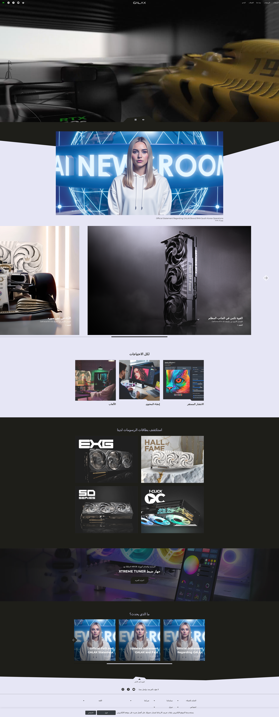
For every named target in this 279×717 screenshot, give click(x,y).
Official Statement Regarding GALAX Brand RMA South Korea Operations (189, 218)
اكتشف (240, 325)
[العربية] (3, 3)
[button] (139, 336)
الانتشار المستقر (195, 404)
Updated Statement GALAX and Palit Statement (144, 652)
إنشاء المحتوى (153, 404)
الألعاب (112, 404)
